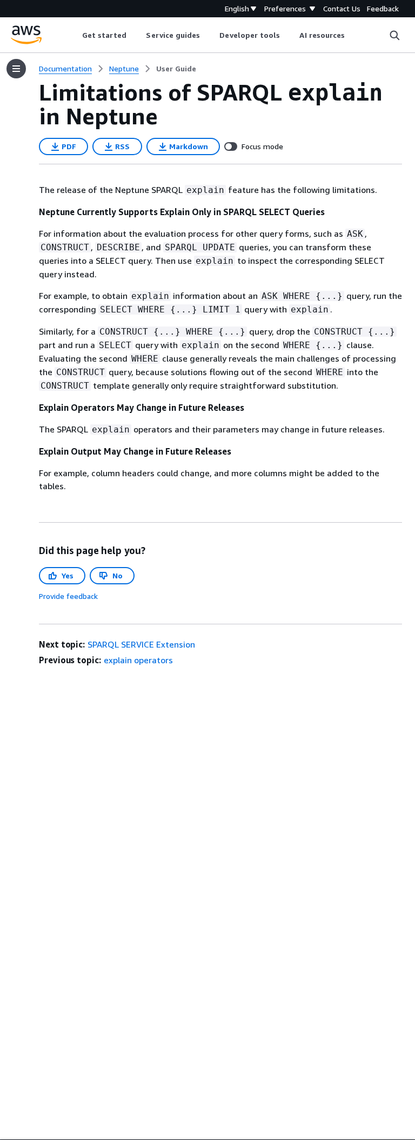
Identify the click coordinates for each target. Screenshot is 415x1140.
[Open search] (394, 35)
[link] (176, 68)
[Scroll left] (74, 35)
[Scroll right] (353, 35)
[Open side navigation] (16, 68)
